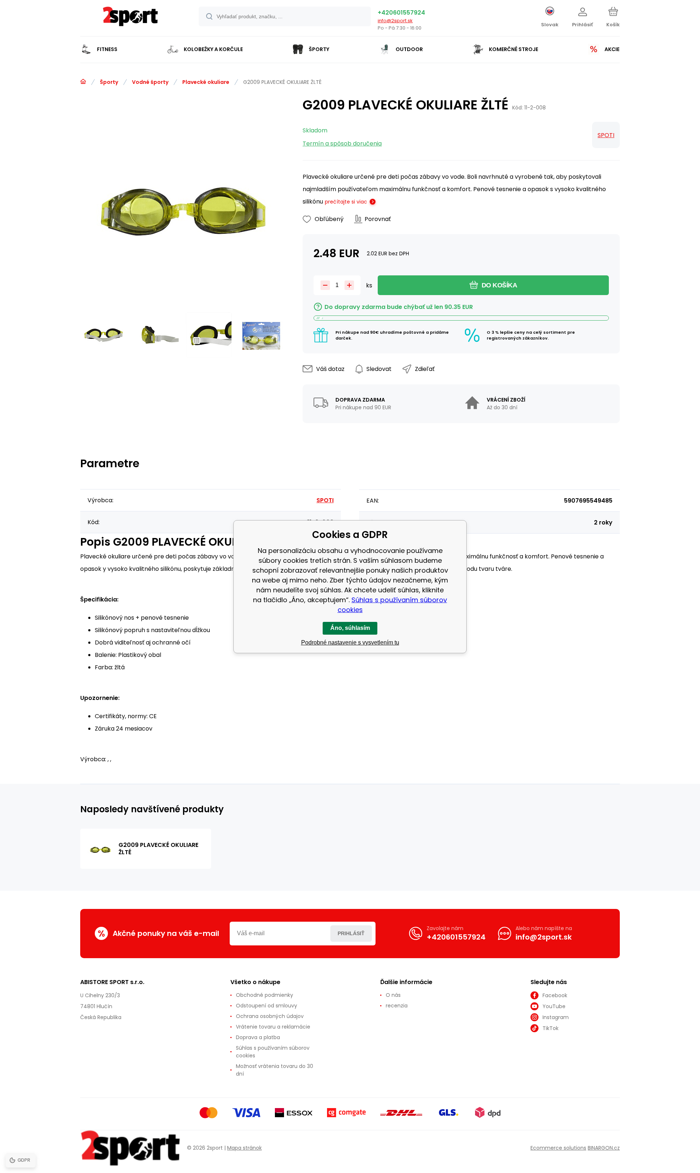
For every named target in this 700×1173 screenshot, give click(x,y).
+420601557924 (401, 12)
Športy (109, 82)
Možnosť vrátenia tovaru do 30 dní (274, 1069)
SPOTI (606, 135)
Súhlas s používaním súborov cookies (273, 1051)
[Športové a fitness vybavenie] (83, 82)
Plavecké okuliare (205, 82)
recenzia (397, 1005)
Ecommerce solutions (558, 1147)
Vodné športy (150, 82)
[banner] (130, 19)
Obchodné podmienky (264, 995)
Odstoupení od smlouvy (266, 1005)
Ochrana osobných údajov (270, 1016)
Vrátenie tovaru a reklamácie (273, 1026)
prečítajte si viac (346, 201)
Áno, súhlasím (350, 628)
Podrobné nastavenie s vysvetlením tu (350, 642)
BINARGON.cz (604, 1147)
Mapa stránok (244, 1147)
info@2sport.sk (395, 20)
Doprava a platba (258, 1037)
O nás (393, 995)
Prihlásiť (351, 933)
